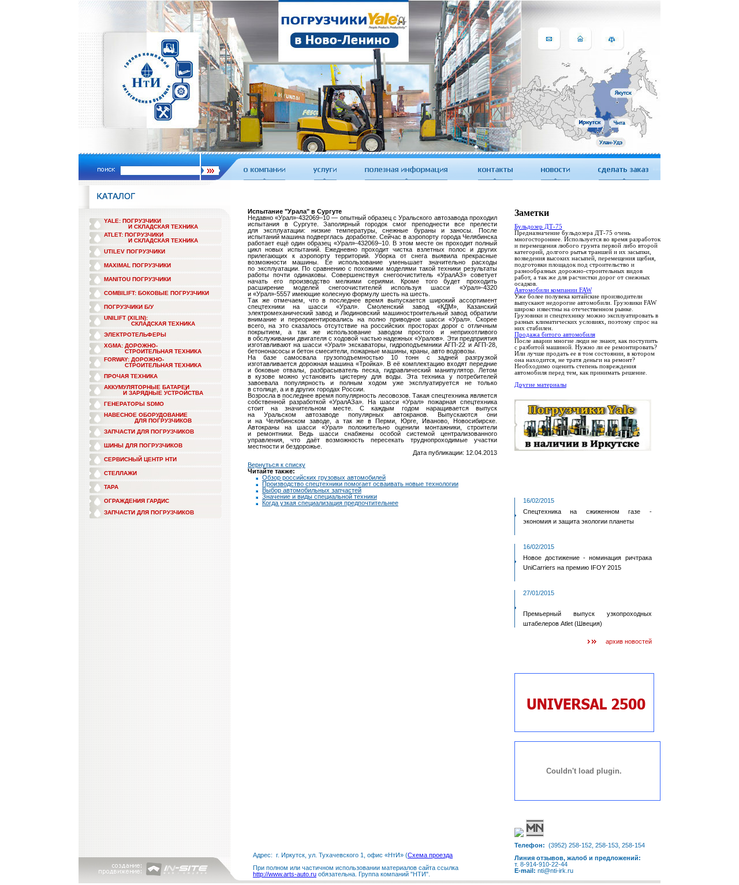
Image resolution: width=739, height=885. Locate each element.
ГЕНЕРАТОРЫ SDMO (134, 404)
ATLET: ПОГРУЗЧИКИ (133, 234)
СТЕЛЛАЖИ (120, 473)
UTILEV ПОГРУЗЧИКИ (134, 251)
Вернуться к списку (276, 464)
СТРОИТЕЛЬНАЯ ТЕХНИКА (163, 351)
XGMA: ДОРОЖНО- (131, 345)
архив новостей (629, 641)
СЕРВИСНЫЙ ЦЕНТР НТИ (140, 459)
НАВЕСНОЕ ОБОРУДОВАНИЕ (146, 415)
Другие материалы (540, 384)
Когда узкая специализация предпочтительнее (330, 502)
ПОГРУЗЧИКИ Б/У (129, 307)
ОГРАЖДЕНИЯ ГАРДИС (136, 501)
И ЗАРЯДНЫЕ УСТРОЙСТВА (163, 393)
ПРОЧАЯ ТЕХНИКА (131, 376)
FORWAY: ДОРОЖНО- (134, 359)
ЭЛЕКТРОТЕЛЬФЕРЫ (135, 334)
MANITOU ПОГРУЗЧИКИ (137, 279)
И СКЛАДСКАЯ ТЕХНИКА (163, 226)
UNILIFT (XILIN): (126, 318)
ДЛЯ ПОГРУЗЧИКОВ (163, 420)
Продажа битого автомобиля (554, 334)
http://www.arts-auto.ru (284, 874)
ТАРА (111, 487)
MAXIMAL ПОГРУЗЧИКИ (137, 265)
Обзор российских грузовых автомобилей (324, 477)
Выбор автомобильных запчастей (311, 490)
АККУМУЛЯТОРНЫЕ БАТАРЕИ (146, 387)
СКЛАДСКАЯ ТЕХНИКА (163, 323)
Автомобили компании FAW (553, 289)
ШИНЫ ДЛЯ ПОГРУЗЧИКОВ (143, 445)
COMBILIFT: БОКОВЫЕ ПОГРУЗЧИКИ (156, 293)
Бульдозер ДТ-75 (538, 226)
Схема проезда (430, 855)
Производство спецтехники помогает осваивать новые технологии (360, 483)
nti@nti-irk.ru (555, 870)
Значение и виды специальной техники (319, 496)
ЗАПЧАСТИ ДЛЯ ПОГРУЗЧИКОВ (149, 431)
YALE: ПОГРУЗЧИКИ (132, 221)
